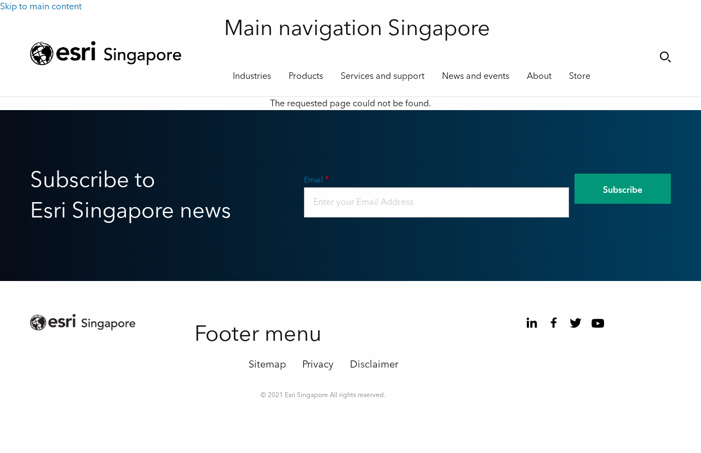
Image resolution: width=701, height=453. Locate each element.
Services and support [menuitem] (382, 76)
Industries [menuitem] (252, 76)
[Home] (119, 53)
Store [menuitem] (579, 76)
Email (313, 180)
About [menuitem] (539, 76)
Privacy (318, 364)
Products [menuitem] (306, 76)
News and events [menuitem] (475, 76)
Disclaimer (374, 364)
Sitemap (267, 364)
